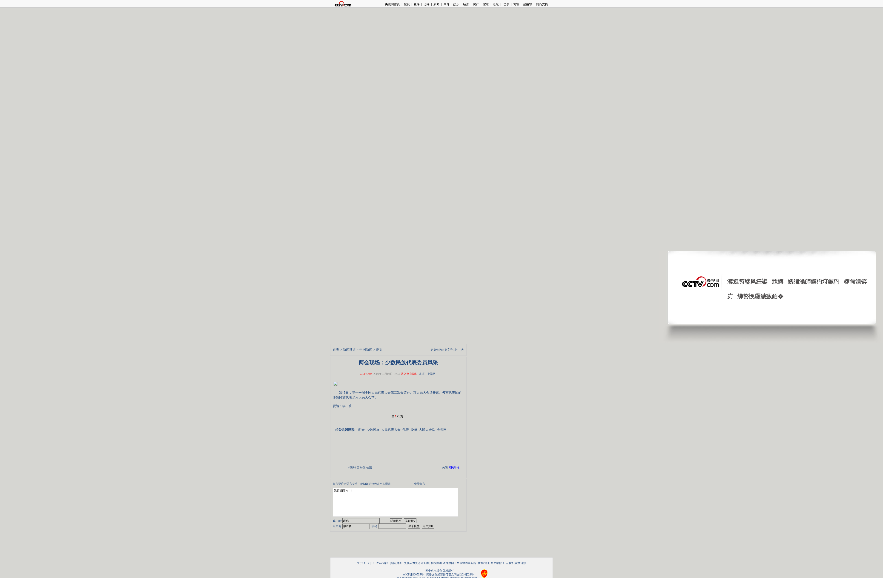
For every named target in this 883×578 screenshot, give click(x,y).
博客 (516, 4)
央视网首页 (392, 4)
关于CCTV (363, 563)
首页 (336, 349)
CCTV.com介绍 (380, 563)
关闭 (445, 467)
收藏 (369, 467)
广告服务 (508, 563)
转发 (363, 467)
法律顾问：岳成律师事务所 (459, 563)
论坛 (496, 4)
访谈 (506, 4)
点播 (427, 4)
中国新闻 (365, 349)
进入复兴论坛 (409, 374)
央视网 (442, 429)
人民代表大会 (391, 429)
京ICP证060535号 (413, 574)
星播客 (527, 4)
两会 (361, 429)
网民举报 (496, 563)
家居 (486, 4)
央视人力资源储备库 (416, 563)
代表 (405, 429)
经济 (466, 4)
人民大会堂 (427, 429)
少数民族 (373, 429)
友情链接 (520, 563)
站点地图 (396, 563)
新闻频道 (349, 349)
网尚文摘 (542, 4)
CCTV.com (366, 374)
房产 (476, 4)
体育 (446, 4)
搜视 (407, 4)
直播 (417, 4)
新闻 (436, 4)
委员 (414, 429)
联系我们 (483, 563)
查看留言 (419, 484)
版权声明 (436, 563)
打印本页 (353, 467)
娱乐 (456, 4)
